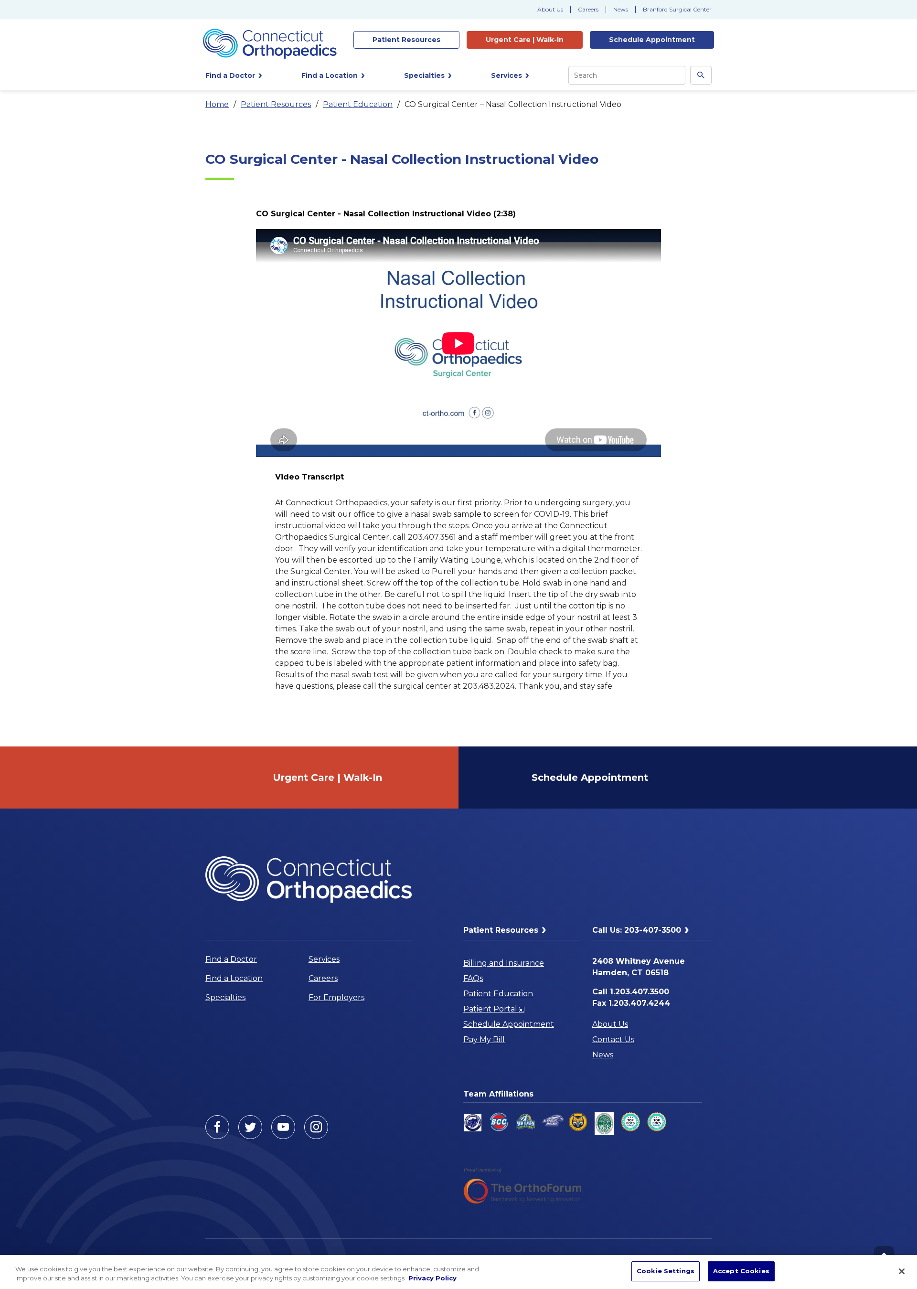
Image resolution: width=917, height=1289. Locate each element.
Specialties (225, 997)
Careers (588, 9)
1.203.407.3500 (639, 991)
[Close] (901, 1271)
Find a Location (234, 978)
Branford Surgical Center (677, 9)
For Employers (336, 997)
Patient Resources (276, 104)
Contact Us (613, 1039)
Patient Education (358, 104)
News (620, 9)
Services (324, 959)
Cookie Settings (665, 1271)
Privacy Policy (432, 1278)
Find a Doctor (231, 959)
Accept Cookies (741, 1271)
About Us (550, 9)
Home (217, 104)
